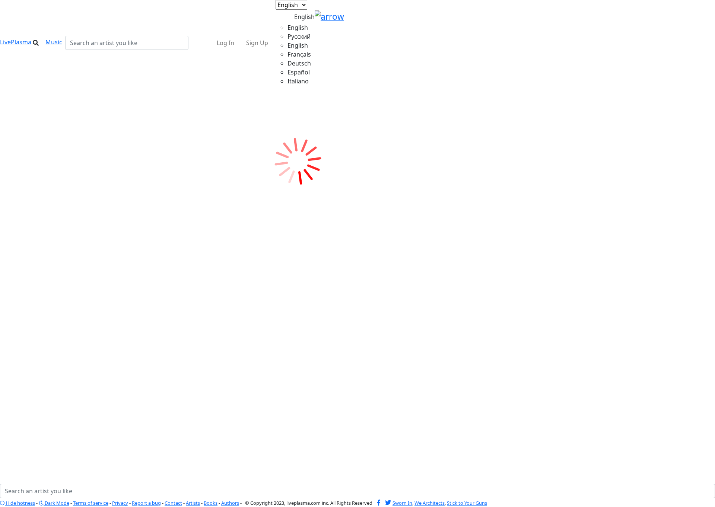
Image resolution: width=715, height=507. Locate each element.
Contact (173, 503)
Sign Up (257, 43)
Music (53, 42)
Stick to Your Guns (467, 503)
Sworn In (402, 503)
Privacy (120, 503)
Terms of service (90, 503)
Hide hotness (20, 503)
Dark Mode (56, 503)
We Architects (429, 503)
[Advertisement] (54, 245)
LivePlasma (15, 42)
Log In (225, 43)
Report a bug (146, 503)
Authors (230, 503)
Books (210, 503)
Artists (193, 503)
